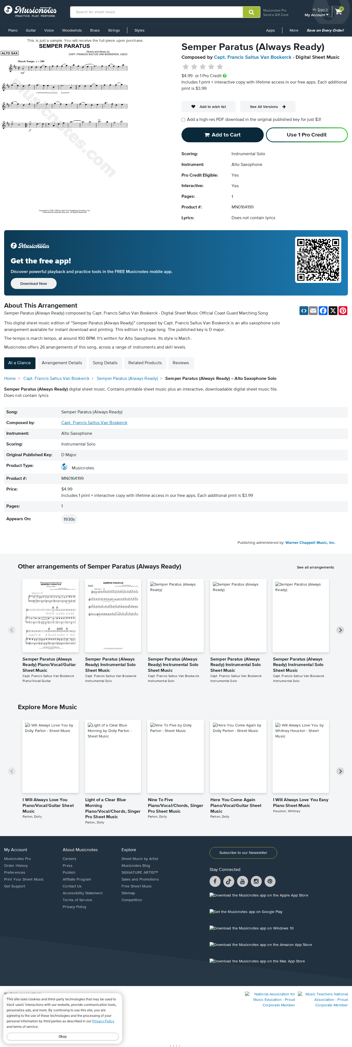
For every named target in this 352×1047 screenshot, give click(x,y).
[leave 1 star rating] (186, 67)
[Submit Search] (251, 12)
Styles (139, 30)
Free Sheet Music (137, 886)
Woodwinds (72, 30)
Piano (13, 30)
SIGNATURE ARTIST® (140, 873)
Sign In (323, 9)
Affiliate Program (77, 879)
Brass (95, 30)
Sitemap (128, 893)
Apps (270, 30)
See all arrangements (315, 567)
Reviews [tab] (181, 363)
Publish (69, 873)
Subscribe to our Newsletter (243, 853)
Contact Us (72, 886)
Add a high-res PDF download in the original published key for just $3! (254, 120)
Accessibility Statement (82, 893)
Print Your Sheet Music (24, 879)
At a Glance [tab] (19, 363)
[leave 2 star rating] (194, 67)
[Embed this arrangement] (303, 310)
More (295, 32)
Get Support (14, 886)
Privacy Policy (74, 907)
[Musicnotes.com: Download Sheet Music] (30, 11)
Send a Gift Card (275, 14)
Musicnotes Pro (274, 10)
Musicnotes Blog (136, 866)
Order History (16, 866)
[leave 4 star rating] (211, 67)
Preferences (14, 873)
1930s (69, 519)
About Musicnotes (80, 850)
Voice (49, 30)
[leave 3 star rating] (203, 67)
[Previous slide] (12, 630)
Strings (114, 30)
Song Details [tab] (105, 363)
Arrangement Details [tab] (62, 363)
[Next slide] (340, 630)
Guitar (31, 30)
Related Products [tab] (145, 363)
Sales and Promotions (140, 879)
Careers (69, 859)
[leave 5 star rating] (219, 67)
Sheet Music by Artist (140, 859)
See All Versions (264, 106)
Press (68, 866)
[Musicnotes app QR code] (318, 263)
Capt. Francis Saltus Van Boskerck (253, 57)
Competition (132, 900)
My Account (315, 15)
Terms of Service (77, 900)
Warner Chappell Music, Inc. (310, 543)
